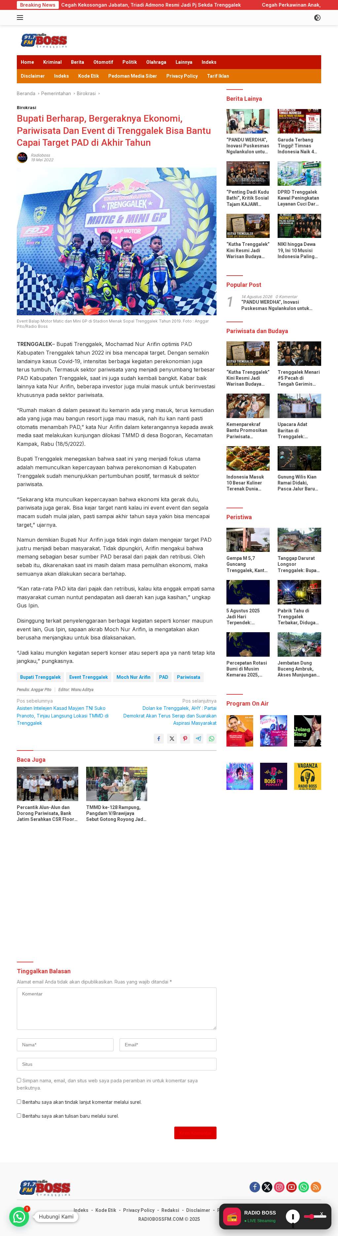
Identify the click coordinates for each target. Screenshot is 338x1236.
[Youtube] (291, 1187)
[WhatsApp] (303, 1187)
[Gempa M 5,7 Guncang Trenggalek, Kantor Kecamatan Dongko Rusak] (248, 540)
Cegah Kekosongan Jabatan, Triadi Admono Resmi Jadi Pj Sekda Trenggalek (96, 5)
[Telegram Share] (198, 739)
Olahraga (156, 62)
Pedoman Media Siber (132, 76)
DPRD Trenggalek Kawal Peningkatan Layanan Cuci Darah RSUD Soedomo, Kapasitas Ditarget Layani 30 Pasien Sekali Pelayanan (299, 198)
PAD (163, 677)
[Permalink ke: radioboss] (22, 157)
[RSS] (316, 1187)
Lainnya (184, 62)
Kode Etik (88, 76)
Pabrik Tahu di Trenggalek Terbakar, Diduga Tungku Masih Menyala (297, 617)
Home (27, 62)
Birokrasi (26, 107)
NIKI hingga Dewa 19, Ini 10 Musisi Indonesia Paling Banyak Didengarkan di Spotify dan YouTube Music (297, 250)
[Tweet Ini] (172, 739)
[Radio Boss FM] (45, 39)
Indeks (209, 62)
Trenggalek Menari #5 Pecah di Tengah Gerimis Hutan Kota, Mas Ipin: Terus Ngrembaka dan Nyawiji (299, 378)
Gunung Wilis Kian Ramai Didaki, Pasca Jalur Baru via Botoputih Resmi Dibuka (297, 483)
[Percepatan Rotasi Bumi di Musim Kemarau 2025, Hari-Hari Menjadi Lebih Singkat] (248, 644)
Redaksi (170, 1210)
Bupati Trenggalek (40, 677)
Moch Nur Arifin (134, 677)
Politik (129, 62)
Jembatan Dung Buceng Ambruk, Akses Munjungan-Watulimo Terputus (298, 669)
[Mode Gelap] (317, 17)
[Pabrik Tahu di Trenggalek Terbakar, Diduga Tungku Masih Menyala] (299, 592)
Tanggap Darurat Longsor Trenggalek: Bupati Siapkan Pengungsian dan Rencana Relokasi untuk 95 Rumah (299, 564)
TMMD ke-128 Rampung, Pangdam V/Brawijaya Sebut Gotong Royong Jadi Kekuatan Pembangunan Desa (115, 814)
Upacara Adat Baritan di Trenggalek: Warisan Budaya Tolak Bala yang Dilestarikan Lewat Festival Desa (298, 431)
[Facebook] (255, 1187)
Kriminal (52, 62)
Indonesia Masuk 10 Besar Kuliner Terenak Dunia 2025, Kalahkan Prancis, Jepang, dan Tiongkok (245, 483)
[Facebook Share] (159, 739)
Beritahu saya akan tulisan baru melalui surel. (70, 1116)
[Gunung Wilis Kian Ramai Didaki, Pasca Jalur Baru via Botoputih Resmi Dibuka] (299, 458)
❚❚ (293, 1218)
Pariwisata (188, 677)
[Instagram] (279, 1187)
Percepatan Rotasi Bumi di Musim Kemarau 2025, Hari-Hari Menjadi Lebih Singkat (246, 669)
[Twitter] (267, 1187)
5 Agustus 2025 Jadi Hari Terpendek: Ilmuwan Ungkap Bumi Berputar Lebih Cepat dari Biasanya (244, 617)
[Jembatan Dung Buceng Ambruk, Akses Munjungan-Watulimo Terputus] (299, 644)
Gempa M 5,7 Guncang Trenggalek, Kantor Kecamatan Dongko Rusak (248, 564)
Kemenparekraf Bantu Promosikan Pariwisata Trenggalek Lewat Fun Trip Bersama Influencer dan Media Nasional (246, 431)
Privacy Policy (182, 76)
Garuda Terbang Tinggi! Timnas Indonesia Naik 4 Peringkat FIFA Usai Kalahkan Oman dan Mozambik (299, 146)
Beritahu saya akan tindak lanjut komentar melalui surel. (82, 1102)
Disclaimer (33, 76)
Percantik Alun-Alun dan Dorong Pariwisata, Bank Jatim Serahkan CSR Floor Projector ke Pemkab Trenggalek (45, 814)
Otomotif (103, 62)
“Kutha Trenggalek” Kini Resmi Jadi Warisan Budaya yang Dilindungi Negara (248, 250)
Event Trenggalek (88, 677)
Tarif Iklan (218, 76)
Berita (77, 62)
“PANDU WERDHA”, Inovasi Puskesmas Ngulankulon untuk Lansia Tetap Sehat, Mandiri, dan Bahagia (247, 146)
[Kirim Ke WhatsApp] (212, 739)
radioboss (40, 155)
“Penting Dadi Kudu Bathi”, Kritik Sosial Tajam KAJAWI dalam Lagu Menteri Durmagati (247, 198)
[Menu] (21, 17)
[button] (240, 731)
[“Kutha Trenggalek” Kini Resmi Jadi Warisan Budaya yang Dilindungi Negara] (248, 226)
